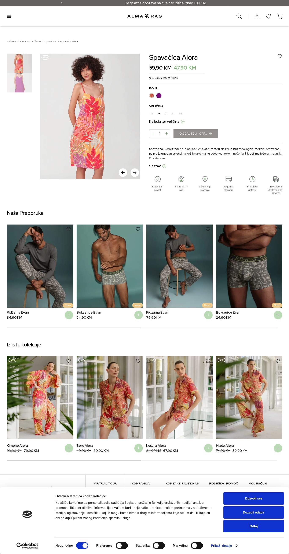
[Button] (256, 16)
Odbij (254, 526)
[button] (135, 172)
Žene (37, 41)
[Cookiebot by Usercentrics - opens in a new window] (27, 546)
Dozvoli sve (253, 498)
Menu (9, 16)
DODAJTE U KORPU (193, 133)
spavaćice (50, 41)
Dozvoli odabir (253, 512)
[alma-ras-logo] (144, 16)
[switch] (122, 545)
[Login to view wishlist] (268, 16)
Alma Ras (25, 41)
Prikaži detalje (221, 545)
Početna (11, 41)
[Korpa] (279, 16)
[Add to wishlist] (68, 229)
